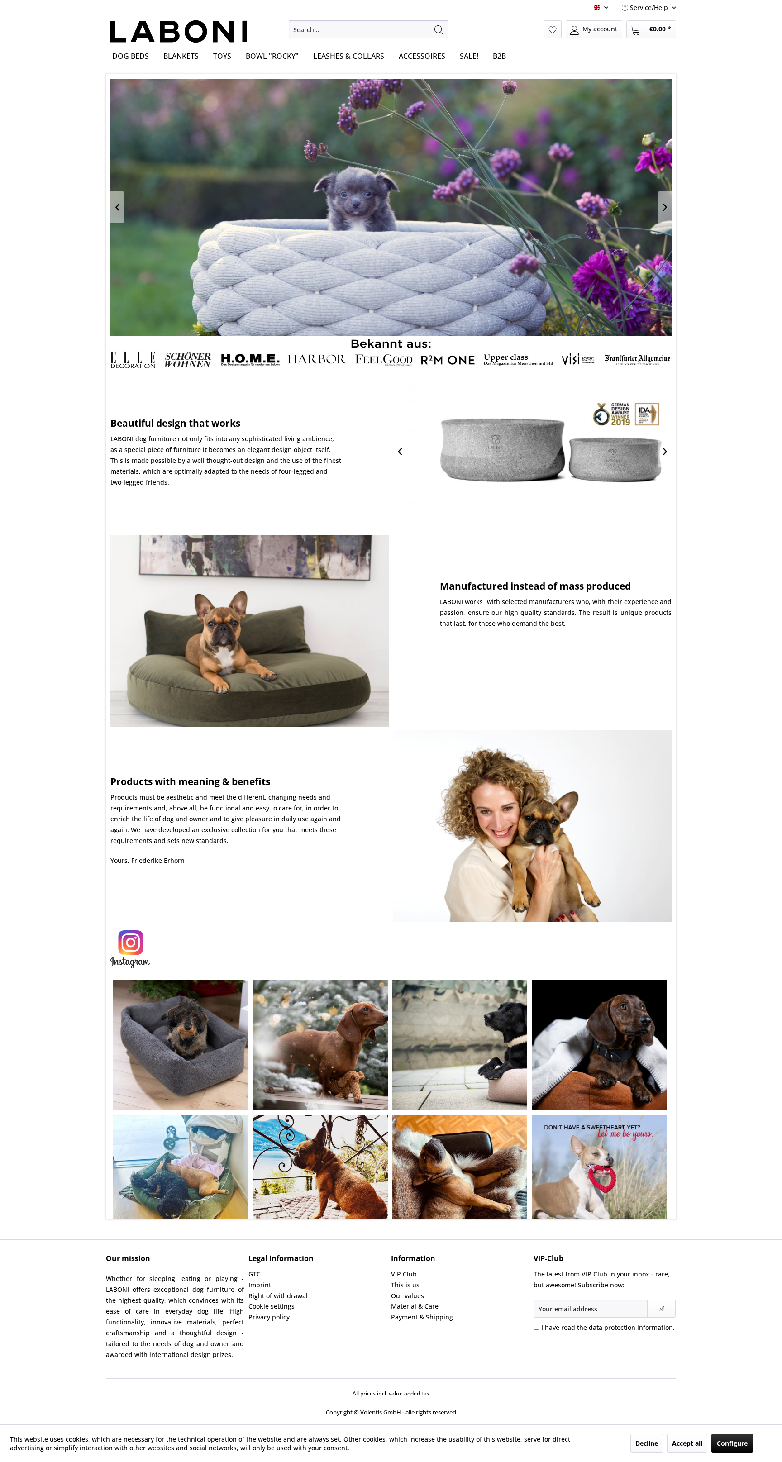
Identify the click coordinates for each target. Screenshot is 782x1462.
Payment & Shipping (422, 1317)
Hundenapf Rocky (532, 451)
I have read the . (608, 1327)
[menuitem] (368, 29)
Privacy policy (269, 1317)
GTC (254, 1274)
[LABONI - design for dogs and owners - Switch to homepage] (178, 31)
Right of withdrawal (278, 1295)
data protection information (631, 1327)
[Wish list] (553, 29)
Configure (732, 1443)
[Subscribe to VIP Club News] (661, 1309)
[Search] (438, 29)
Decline (646, 1443)
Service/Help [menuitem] (649, 7)
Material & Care (415, 1306)
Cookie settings (271, 1306)
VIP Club (404, 1274)
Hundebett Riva (391, 207)
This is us (405, 1285)
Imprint (259, 1285)
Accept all (687, 1443)
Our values (407, 1295)
